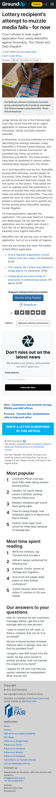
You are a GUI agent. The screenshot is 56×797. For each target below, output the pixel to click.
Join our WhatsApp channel (17, 763)
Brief (4, 55)
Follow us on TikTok (13, 745)
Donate (36, 4)
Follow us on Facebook (14, 748)
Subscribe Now (28, 387)
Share (7, 60)
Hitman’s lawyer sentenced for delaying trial (29, 562)
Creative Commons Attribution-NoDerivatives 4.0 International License (27, 447)
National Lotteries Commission (33, 323)
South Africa (15, 55)
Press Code (31, 701)
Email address (12, 372)
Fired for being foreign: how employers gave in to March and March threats (30, 515)
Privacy (7, 730)
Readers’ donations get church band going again (29, 504)
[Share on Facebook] (17, 313)
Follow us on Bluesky (13, 752)
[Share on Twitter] (22, 313)
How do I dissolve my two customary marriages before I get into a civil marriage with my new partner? (27, 621)
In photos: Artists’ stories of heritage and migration (28, 570)
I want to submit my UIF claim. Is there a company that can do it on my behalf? (26, 633)
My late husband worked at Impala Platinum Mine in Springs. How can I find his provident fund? (27, 645)
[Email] (33, 313)
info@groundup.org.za (14, 778)
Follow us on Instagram (14, 756)
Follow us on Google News (16, 741)
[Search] (46, 4)
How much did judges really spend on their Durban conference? (28, 581)
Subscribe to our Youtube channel (20, 760)
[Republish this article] (43, 313)
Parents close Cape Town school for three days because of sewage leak (29, 527)
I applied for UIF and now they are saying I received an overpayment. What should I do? (26, 672)
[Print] (38, 313)
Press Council (38, 698)
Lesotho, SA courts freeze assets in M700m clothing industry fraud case (27, 494)
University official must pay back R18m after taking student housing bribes (30, 482)
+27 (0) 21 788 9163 (13, 781)
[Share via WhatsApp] (27, 313)
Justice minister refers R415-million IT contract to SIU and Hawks (29, 592)
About (6, 726)
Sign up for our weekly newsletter (19, 733)
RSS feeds (9, 737)
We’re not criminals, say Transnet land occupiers (26, 553)
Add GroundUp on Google (27, 60)
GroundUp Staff (28, 51)
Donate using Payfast (28, 297)
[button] (52, 4)
